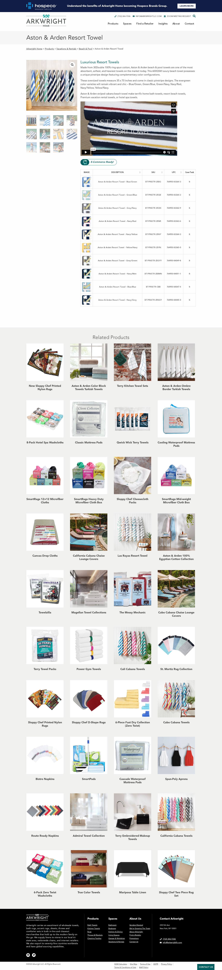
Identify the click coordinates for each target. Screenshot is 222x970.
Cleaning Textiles (94, 938)
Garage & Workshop (116, 938)
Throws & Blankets (95, 935)
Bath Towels (92, 925)
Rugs (89, 932)
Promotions (134, 938)
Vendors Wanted (136, 925)
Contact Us (133, 942)
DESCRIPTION (117, 172)
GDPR (155, 964)
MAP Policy (143, 967)
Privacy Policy (166, 964)
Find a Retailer (145, 23)
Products (113, 23)
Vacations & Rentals (116, 942)
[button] (72, 64)
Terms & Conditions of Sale (125, 967)
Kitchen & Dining (115, 932)
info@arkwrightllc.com (149, 16)
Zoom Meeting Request (179, 16)
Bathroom (112, 925)
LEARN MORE (187, 6)
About (176, 23)
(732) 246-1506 (123, 16)
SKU (153, 172)
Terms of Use (145, 964)
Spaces (127, 23)
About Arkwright (136, 932)
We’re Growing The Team (139, 928)
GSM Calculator (120, 964)
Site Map (133, 964)
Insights (163, 23)
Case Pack (189, 172)
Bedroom (112, 928)
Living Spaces (113, 935)
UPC (174, 172)
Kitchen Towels (93, 928)
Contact (189, 23)
